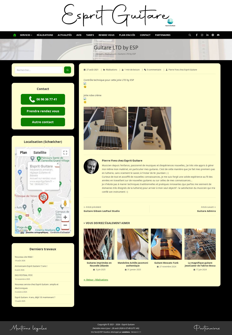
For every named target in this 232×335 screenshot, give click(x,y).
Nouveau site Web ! (24, 256)
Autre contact (43, 122)
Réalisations (45, 34)
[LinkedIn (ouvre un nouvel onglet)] (207, 35)
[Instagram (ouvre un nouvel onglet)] (202, 35)
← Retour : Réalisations (96, 279)
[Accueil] (15, 35)
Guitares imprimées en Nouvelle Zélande (99, 264)
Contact (145, 34)
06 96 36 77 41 (46, 99)
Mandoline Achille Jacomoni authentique (133, 264)
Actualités (65, 34)
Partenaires (162, 34)
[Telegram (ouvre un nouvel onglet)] (213, 35)
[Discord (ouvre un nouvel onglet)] (218, 35)
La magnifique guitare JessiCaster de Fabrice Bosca (200, 264)
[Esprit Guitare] (116, 15)
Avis (78, 34)
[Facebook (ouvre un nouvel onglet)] (197, 35)
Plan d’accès (127, 34)
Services (26, 34)
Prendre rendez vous (43, 111)
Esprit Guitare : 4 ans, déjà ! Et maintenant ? (35, 297)
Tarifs (90, 34)
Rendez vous (106, 34)
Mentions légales (29, 328)
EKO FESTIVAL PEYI (23, 275)
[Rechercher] (190, 35)
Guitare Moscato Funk (166, 262)
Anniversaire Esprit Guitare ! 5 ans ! (31, 266)
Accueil (99, 53)
